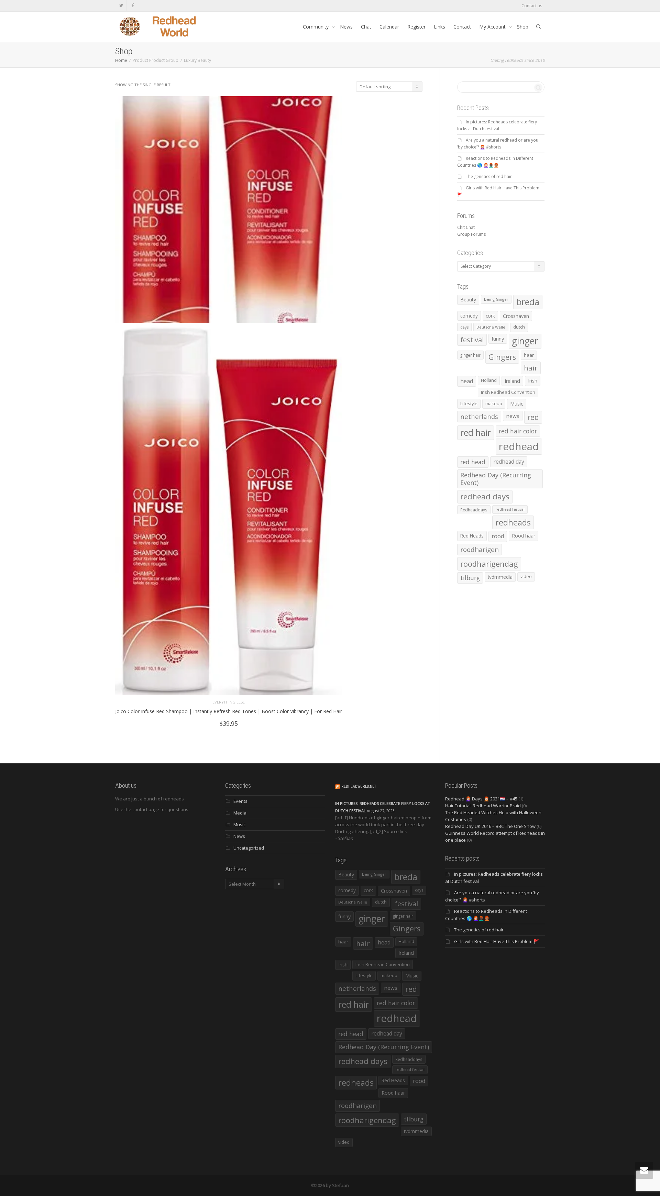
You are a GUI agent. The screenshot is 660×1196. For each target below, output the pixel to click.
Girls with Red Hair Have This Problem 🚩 (496, 941)
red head (472, 462)
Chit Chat (466, 227)
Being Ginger (496, 299)
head (466, 381)
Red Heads (472, 535)
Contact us (531, 6)
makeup (493, 403)
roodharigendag (489, 563)
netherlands (479, 416)
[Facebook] (133, 5)
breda (527, 302)
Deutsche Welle (490, 327)
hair (531, 368)
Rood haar (523, 535)
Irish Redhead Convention (508, 392)
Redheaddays (473, 509)
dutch (519, 327)
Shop (522, 26)
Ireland (512, 381)
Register (416, 26)
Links (439, 26)
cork (490, 315)
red (533, 417)
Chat (366, 26)
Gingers (502, 357)
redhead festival (510, 509)
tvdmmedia (500, 577)
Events (240, 801)
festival (472, 339)
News (346, 26)
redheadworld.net (358, 786)
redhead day (508, 461)
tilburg (470, 578)
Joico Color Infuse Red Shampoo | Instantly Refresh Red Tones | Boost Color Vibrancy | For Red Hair (228, 711)
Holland (489, 380)
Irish (532, 380)
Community (316, 26)
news (512, 415)
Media (239, 813)
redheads (513, 522)
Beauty (468, 299)
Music (516, 403)
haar (529, 355)
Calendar (389, 26)
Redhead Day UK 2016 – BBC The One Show (490, 826)
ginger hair (470, 355)
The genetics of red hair (489, 176)
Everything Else (228, 702)
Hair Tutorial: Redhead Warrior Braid (483, 805)
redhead (519, 446)
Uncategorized (248, 848)
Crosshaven (516, 316)
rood (498, 536)
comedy (469, 315)
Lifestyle (468, 403)
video (526, 576)
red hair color (518, 431)
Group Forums (471, 234)
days (464, 327)
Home (121, 60)
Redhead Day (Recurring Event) (495, 479)
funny (498, 338)
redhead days (484, 496)
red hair (475, 432)
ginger (525, 341)
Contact (462, 26)
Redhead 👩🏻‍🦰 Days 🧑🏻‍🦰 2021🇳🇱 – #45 (481, 799)
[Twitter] (121, 5)
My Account (493, 26)
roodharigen (479, 549)
